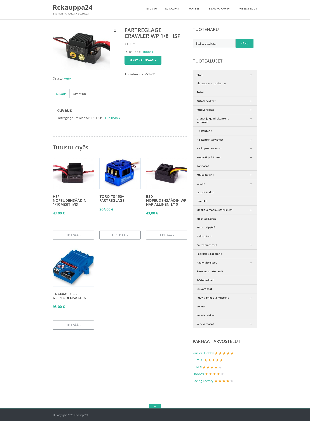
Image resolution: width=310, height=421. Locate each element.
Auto (67, 78)
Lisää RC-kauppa (219, 8)
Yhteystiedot (247, 8)
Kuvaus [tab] (61, 94)
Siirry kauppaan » (143, 60)
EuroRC (198, 360)
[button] (115, 31)
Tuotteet (194, 8)
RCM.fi (197, 367)
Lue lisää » (112, 118)
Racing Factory (203, 381)
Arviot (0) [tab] (79, 94)
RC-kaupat (172, 8)
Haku (244, 43)
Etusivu (151, 8)
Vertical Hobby (203, 353)
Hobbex (147, 52)
